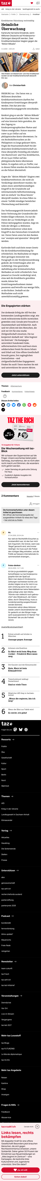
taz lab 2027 (6, 1025)
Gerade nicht (28, 1127)
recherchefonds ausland (11, 894)
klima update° (7, 934)
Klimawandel (6, 820)
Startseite (5, 14)
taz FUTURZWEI (8, 1049)
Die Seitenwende (8, 849)
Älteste (37, 496)
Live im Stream (7, 1014)
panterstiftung (7, 900)
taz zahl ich (6, 889)
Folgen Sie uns (6, 730)
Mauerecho (6, 940)
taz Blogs (5, 1043)
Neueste (30, 496)
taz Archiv (5, 1060)
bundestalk (6, 923)
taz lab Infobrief (8, 985)
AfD (2, 803)
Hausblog (5, 843)
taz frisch (5, 974)
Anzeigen (5, 1095)
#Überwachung (16, 386)
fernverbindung (7, 929)
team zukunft (6, 968)
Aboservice (6, 1117)
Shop (3, 1089)
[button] (38, 3)
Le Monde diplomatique (11, 1054)
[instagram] (26, 731)
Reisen (4, 1078)
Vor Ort (4, 1008)
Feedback (5, 1112)
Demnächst (6, 1003)
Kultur (3, 763)
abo (3, 877)
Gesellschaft (6, 758)
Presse (4, 860)
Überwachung (24, 14)
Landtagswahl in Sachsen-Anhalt (15, 814)
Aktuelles (5, 837)
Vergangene (6, 1020)
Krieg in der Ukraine (9, 809)
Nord (3, 780)
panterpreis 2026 (8, 906)
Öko (3, 752)
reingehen (5, 951)
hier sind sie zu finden (13, 520)
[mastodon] (15, 731)
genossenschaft (8, 883)
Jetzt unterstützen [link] (20, 375)
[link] (3, 9)
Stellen (4, 854)
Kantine (4, 1083)
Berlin (3, 775)
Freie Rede (5, 945)
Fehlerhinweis (30, 392)
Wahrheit (5, 786)
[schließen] (37, 1126)
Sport (3, 769)
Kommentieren (17, 392)
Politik (13, 14)
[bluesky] (21, 731)
